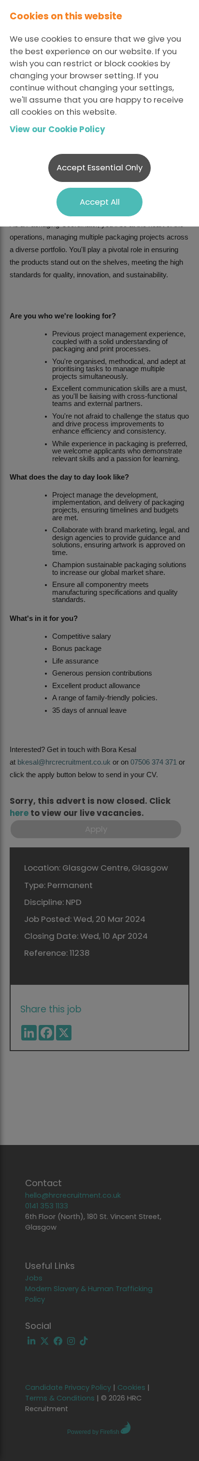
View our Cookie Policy (57, 129)
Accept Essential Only (99, 167)
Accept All (100, 202)
